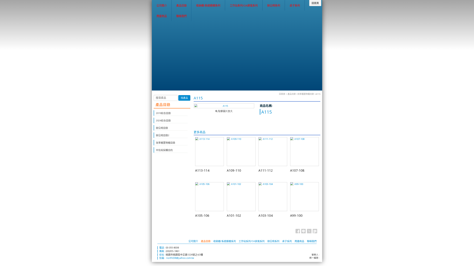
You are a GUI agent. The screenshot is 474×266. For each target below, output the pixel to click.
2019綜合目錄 (163, 113)
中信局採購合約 (164, 150)
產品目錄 (292, 94)
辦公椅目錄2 (162, 135)
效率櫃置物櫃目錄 (306, 94)
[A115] (224, 105)
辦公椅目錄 (162, 127)
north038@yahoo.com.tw (180, 258)
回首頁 (282, 94)
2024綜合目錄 (163, 120)
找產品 (184, 97)
